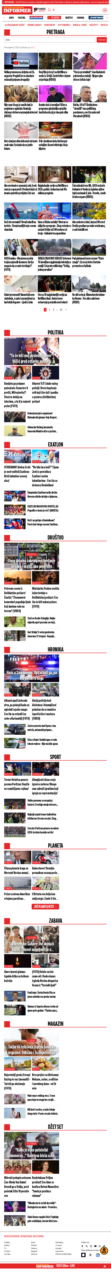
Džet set (34, 1254)
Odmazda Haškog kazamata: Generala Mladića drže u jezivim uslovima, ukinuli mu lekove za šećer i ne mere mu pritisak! (41, 430)
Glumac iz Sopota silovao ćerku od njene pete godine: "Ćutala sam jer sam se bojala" (43, 1009)
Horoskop (49, 25)
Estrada (31, 1143)
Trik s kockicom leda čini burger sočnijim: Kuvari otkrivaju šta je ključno (53, 145)
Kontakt (58, 1248)
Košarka (37, 774)
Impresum (59, 1251)
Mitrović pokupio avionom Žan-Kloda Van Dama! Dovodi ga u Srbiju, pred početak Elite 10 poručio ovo (17, 1187)
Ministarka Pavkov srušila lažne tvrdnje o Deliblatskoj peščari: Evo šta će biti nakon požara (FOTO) (45, 597)
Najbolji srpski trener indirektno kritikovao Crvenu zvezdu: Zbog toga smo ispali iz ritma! (41, 817)
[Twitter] (87, 1246)
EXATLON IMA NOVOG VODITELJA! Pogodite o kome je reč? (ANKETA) (43, 508)
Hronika (80, 17)
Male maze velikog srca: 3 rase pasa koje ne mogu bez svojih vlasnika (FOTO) (41, 1098)
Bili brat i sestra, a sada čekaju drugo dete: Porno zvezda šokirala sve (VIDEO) (42, 1112)
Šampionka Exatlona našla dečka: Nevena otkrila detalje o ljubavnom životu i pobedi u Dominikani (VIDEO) (43, 495)
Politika (21, 17)
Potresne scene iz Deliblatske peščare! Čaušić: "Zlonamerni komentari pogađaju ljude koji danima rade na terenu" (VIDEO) (17, 600)
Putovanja (10, 1069)
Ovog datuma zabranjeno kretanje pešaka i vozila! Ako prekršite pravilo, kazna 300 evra (31, 563)
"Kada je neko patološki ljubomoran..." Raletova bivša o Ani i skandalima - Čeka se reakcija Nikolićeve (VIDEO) (32, 1153)
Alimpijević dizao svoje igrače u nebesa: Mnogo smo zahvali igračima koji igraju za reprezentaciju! (45, 786)
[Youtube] (95, 1246)
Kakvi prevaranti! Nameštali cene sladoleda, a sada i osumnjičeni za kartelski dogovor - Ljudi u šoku (19, 298)
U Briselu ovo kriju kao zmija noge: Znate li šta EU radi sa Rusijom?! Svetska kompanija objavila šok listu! (45, 896)
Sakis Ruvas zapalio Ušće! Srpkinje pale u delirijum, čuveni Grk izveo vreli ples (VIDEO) (43, 1219)
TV (5, 1248)
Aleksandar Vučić (15, 25)
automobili (64, 25)
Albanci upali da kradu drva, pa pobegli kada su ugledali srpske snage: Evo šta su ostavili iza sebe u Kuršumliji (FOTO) (17, 710)
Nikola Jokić (80, 25)
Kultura (32, 937)
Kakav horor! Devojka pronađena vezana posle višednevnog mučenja (44, 871)
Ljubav (31, 1040)
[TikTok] (104, 1246)
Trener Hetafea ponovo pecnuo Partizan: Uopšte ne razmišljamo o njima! (16, 784)
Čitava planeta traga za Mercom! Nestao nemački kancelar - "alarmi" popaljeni (17, 871)
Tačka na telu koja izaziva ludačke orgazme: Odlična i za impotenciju (31, 1050)
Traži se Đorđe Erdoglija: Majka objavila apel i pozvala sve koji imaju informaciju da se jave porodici (41, 621)
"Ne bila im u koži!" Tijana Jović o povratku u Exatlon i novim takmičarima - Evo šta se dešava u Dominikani (45, 476)
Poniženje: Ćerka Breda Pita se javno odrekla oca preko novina (41, 994)
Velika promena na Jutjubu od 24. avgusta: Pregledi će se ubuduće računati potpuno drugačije (19, 75)
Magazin (34, 1251)
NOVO (11, 17)
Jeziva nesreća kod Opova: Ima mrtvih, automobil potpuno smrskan (41, 728)
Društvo (69, 17)
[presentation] (4, 18)
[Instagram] (91, 1246)
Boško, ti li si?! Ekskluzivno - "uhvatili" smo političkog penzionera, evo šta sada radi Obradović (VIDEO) (86, 110)
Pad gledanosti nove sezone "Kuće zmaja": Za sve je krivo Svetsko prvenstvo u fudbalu (88, 262)
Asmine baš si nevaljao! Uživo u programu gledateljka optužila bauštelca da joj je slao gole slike (53, 108)
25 (61, 309)
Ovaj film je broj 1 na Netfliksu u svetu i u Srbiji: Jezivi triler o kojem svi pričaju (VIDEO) (55, 75)
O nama (59, 1245)
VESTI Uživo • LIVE (65, 1266)
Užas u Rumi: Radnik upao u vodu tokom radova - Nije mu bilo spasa (42, 742)
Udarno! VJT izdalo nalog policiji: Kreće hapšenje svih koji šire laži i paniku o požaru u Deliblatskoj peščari (45, 393)
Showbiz (9, 966)
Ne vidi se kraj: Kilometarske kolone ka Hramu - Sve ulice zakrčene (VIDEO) (88, 298)
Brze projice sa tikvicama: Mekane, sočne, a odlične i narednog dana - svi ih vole (45, 1081)
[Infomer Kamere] (40, 10)
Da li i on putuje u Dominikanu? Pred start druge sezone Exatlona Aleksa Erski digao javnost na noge (43, 523)
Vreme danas (34, 25)
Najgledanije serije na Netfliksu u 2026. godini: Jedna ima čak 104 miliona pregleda (53, 189)
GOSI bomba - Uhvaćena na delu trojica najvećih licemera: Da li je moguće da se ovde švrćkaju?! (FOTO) (19, 264)
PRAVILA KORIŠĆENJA (63, 1254)
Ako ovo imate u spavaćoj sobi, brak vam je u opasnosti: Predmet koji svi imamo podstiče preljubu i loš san (20, 189)
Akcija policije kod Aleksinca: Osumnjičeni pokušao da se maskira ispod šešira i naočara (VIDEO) (44, 710)
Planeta (8, 863)
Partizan (9, 774)
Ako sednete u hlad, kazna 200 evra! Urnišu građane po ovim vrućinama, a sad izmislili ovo (88, 225)
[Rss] (100, 1246)
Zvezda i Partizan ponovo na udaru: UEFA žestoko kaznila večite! (43, 830)
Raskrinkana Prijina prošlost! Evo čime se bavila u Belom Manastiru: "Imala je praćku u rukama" (45, 1187)
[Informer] (49, 10)
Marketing (59, 1242)
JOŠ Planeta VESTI (44, 907)
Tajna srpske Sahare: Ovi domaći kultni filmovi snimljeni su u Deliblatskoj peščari (31, 947)
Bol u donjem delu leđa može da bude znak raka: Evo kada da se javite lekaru (20, 145)
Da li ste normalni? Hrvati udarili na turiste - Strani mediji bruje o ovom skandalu (20, 225)
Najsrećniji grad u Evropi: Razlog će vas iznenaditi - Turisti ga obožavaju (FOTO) (17, 1081)
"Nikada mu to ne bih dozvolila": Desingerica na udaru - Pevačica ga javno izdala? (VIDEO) (42, 1205)
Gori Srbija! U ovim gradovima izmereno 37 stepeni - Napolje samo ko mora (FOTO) (40, 634)
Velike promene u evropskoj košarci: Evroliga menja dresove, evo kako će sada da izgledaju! (42, 803)
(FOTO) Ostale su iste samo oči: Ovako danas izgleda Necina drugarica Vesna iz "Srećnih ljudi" (45, 978)
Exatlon (8, 462)
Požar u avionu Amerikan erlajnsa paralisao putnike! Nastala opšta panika (17, 896)
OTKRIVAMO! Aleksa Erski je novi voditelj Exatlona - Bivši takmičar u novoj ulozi (17, 474)
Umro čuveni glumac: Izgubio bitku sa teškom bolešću (16, 976)
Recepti (94, 25)
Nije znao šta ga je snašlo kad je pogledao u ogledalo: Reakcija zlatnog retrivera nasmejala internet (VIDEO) (20, 110)
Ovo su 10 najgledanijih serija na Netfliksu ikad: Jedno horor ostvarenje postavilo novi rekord (52, 298)
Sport (33, 1242)
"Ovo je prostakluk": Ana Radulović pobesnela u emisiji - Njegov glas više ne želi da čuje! (89, 75)
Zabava (34, 1248)
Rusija (104, 25)
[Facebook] (82, 1246)
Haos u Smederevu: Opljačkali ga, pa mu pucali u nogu (32, 675)
